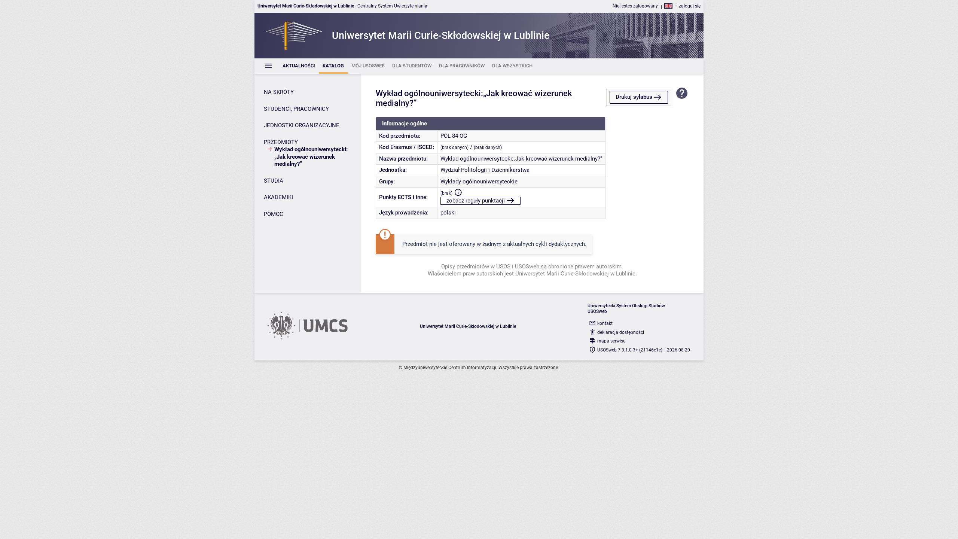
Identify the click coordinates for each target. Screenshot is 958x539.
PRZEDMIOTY (281, 142)
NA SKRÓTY (279, 92)
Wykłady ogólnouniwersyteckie (479, 181)
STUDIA (273, 180)
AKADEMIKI (278, 197)
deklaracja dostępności (620, 332)
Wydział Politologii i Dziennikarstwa (485, 170)
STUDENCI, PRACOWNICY (296, 109)
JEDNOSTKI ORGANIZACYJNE (301, 125)
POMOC (273, 214)
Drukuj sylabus (634, 97)
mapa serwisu (611, 341)
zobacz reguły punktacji (475, 200)
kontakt (605, 323)
